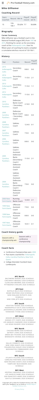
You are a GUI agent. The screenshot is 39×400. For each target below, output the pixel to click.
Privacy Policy (19, 389)
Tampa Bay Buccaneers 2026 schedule (19, 365)
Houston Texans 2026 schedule (19, 306)
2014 (4, 75)
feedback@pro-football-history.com (24, 385)
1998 (4, 214)
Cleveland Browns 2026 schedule (19, 283)
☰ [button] (3, 3)
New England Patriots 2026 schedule (19, 296)
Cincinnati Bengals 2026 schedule (19, 281)
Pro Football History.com (23, 2)
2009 (4, 112)
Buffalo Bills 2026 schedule (19, 291)
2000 (4, 199)
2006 (4, 139)
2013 (4, 83)
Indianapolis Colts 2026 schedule (19, 308)
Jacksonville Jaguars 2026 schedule (19, 310)
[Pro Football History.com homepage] (8, 3)
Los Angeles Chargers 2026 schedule (19, 322)
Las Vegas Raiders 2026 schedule (19, 324)
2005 (4, 156)
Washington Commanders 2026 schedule (19, 350)
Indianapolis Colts (19, 45)
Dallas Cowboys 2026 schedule (19, 343)
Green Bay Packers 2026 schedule (19, 335)
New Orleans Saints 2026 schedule (19, 362)
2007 (4, 130)
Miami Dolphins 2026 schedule (19, 293)
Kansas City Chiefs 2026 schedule (19, 320)
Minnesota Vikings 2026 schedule (19, 337)
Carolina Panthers (18, 257)
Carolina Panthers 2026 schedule (19, 360)
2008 (4, 122)
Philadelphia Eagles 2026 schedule (19, 347)
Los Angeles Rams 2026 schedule (19, 374)
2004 (4, 182)
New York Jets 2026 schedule (19, 299)
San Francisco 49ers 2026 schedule (19, 376)
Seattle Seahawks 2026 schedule (19, 378)
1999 (4, 206)
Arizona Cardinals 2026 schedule (19, 372)
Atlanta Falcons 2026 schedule (19, 358)
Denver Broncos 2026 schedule (19, 318)
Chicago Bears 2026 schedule (19, 331)
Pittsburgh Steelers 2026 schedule (19, 285)
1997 (32, 40)
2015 (3, 43)
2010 (4, 101)
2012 (4, 92)
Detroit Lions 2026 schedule (19, 333)
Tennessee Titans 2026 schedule (19, 312)
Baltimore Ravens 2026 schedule (19, 278)
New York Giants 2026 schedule (19, 345)
